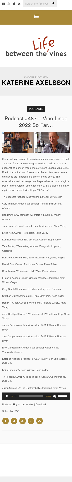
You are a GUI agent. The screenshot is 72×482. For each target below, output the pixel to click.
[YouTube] (9, 4)
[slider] (63, 395)
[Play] (7, 396)
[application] (36, 396)
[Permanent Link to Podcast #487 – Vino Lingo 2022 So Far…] (36, 152)
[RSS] (19, 4)
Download (40, 404)
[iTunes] (14, 4)
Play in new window (23, 404)
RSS (16, 411)
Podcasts (36, 109)
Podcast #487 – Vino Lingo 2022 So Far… (36, 121)
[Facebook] (3, 4)
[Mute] (54, 396)
